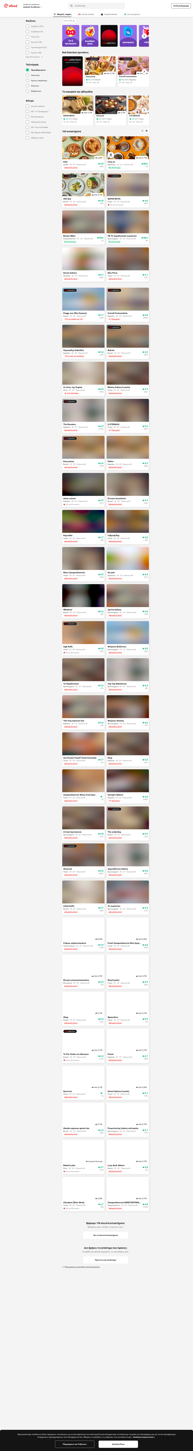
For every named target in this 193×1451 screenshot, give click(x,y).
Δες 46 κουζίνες (33, 57)
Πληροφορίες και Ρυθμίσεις (75, 1444)
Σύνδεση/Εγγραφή (181, 6)
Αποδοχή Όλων (118, 1444)
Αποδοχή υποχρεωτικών (143, 1437)
